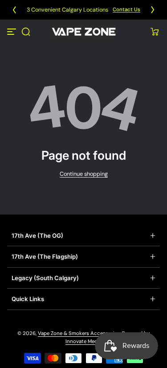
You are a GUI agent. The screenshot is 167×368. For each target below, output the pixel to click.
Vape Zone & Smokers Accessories (79, 333)
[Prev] (14, 10)
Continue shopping (84, 174)
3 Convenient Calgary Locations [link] (67, 9)
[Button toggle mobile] (12, 31)
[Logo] (83, 31)
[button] (26, 31)
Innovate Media (83, 341)
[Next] (153, 10)
